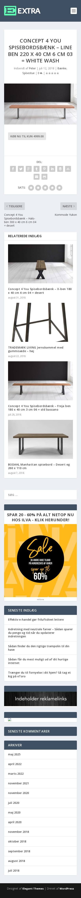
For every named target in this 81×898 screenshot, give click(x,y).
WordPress (67, 888)
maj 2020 (14, 812)
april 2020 (14, 822)
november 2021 (18, 783)
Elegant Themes (33, 888)
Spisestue (28, 73)
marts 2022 (16, 773)
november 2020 (18, 793)
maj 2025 (14, 754)
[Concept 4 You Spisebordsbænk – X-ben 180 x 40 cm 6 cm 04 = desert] (40, 263)
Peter (32, 68)
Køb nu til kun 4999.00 (27, 136)
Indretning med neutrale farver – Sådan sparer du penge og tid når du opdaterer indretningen (40, 632)
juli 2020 (13, 803)
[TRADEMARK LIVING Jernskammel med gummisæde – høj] (40, 322)
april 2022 (14, 764)
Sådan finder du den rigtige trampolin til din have (38, 648)
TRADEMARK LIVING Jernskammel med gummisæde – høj (36, 349)
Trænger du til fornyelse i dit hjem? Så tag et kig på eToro (39, 674)
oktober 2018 (17, 841)
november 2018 (18, 832)
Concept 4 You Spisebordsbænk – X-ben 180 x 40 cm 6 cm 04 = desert (40, 290)
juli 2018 (13, 870)
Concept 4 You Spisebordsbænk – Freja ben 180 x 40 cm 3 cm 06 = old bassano (39, 407)
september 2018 (19, 851)
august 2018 (16, 861)
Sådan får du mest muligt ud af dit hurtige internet (38, 661)
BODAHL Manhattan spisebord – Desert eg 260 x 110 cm (39, 466)
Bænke (61, 68)
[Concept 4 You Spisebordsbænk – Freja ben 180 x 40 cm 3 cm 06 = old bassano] (40, 380)
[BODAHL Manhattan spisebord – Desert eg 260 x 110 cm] (40, 439)
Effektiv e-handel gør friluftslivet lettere (36, 619)
